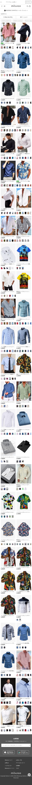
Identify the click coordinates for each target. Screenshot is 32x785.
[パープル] (4, 461)
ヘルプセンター (8, 765)
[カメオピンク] (23, 185)
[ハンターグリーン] (4, 130)
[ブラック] (10, 47)
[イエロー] (13, 516)
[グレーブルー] (17, 47)
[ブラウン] (28, 75)
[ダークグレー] (28, 240)
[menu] (4, 6)
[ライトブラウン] (2, 75)
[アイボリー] (28, 406)
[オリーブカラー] (17, 75)
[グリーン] (23, 489)
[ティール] (23, 158)
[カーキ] (28, 213)
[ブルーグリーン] (25, 47)
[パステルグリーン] (20, 102)
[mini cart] (30, 6)
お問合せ (7, 762)
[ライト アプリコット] (28, 102)
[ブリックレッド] (28, 185)
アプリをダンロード (20, 762)
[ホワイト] (13, 47)
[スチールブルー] (7, 158)
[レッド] (20, 240)
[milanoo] (16, 6)
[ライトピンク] (17, 675)
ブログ (17, 768)
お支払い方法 (19, 760)
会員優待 (18, 765)
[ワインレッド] (23, 47)
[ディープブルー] (31, 323)
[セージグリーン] (20, 406)
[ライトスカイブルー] (7, 47)
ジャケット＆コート (6, 20)
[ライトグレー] (25, 240)
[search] (27, 6)
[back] (2, 6)
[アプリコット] (7, 185)
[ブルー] (23, 75)
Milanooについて (8, 760)
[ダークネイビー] (25, 75)
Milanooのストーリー (9, 768)
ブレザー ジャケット (17, 20)
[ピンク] (2, 47)
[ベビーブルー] (28, 351)
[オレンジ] (15, 240)
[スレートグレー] (20, 351)
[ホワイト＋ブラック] (10, 268)
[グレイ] (4, 47)
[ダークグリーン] (23, 102)
